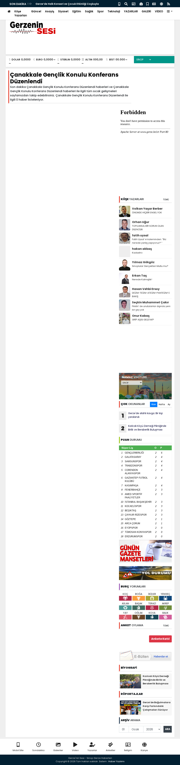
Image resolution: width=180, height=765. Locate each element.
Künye (144, 750)
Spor (100, 11)
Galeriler (58, 750)
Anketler (110, 750)
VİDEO (159, 11)
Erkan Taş (139, 276)
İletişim (128, 750)
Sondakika (38, 750)
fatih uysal (140, 235)
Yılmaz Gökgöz (143, 262)
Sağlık (89, 11)
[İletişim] (133, 3)
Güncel (36, 11)
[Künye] (161, 3)
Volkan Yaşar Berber (147, 209)
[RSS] (168, 3)
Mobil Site (18, 750)
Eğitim (76, 11)
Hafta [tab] (162, 404)
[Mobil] (119, 3)
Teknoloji (114, 11)
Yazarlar (92, 750)
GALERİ (146, 11)
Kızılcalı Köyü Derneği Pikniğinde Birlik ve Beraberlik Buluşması (143, 428)
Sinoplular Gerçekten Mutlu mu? (150, 266)
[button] (169, 11)
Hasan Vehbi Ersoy (146, 289)
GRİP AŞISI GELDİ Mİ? (143, 319)
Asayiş (49, 11)
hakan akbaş (142, 249)
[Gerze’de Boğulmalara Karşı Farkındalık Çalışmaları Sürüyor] (130, 707)
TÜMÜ (166, 199)
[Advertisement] (145, 349)
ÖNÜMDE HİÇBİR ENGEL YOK (147, 212)
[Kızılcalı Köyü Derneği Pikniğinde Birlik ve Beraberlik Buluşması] (130, 681)
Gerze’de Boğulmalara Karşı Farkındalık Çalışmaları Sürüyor (157, 706)
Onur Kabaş (141, 316)
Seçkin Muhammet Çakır (150, 302)
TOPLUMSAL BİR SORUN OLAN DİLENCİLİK (148, 227)
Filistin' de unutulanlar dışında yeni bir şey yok (151, 308)
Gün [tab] (153, 404)
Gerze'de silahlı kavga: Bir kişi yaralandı (142, 415)
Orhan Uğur (140, 222)
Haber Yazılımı (116, 761)
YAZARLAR (131, 11)
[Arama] (126, 3)
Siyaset (63, 11)
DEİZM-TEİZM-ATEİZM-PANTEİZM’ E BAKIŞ (151, 294)
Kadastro (137, 252)
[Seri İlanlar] (147, 3)
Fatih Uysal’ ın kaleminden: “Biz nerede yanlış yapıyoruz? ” (149, 241)
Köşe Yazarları (20, 13)
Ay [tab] (169, 404)
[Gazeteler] (154, 3)
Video (75, 750)
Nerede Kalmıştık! (142, 279)
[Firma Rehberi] (141, 3)
